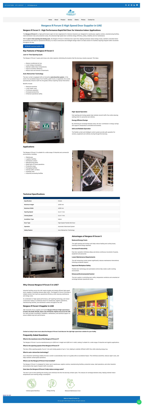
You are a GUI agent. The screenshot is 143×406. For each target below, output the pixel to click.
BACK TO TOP (7, 395)
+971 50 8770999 (9, 5)
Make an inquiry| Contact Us (71, 398)
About (56, 19)
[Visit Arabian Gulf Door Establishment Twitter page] (129, 5)
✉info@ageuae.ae (32, 5)
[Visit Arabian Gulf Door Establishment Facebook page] (126, 5)
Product (63, 19)
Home (50, 19)
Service (70, 19)
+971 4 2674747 (19, 5)
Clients (77, 19)
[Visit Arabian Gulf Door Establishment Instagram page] (132, 5)
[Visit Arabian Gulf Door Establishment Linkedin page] (134, 5)
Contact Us (91, 19)
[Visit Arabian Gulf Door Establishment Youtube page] (137, 5)
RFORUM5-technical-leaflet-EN (34, 46)
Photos (83, 19)
